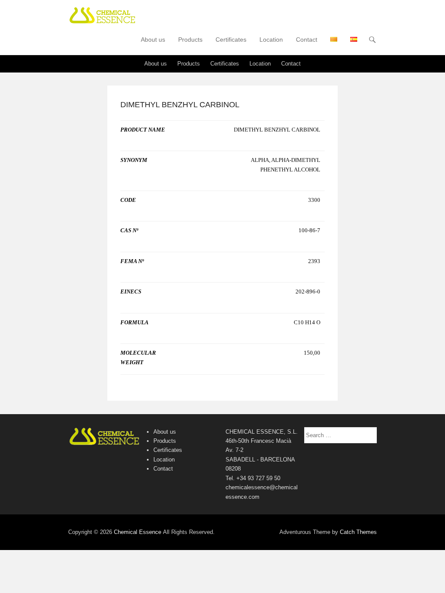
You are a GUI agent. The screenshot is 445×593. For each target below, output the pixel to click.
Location (271, 39)
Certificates (231, 39)
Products (190, 39)
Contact (306, 39)
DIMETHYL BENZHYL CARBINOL (179, 104)
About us (153, 39)
